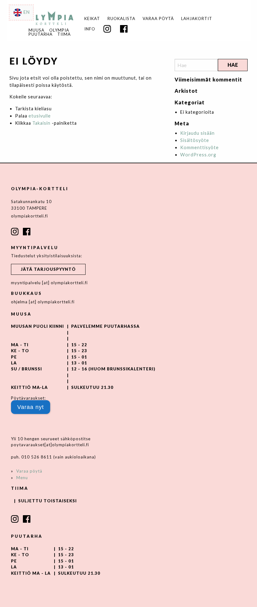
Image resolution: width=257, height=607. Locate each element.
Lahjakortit (196, 19)
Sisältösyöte (194, 140)
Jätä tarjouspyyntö (48, 269)
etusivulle (40, 115)
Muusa (37, 30)
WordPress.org (198, 154)
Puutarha (41, 34)
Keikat (92, 19)
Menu (22, 477)
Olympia (59, 30)
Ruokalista (121, 19)
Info (89, 29)
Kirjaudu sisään (197, 133)
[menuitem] (92, 18)
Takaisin (41, 123)
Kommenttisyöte (199, 147)
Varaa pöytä (158, 19)
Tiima (64, 34)
